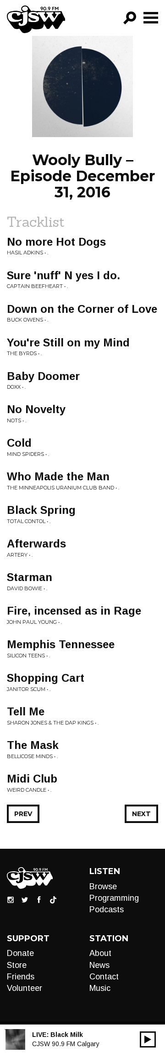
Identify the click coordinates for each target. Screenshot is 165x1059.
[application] (147, 1039)
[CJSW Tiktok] (53, 899)
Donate (20, 953)
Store (17, 965)
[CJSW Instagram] (10, 899)
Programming (114, 898)
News (99, 965)
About (100, 953)
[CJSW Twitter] (24, 899)
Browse (103, 886)
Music (99, 988)
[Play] (148, 1039)
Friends (20, 976)
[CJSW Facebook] (39, 899)
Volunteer (24, 988)
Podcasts (106, 909)
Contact (104, 976)
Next (141, 814)
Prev (23, 814)
